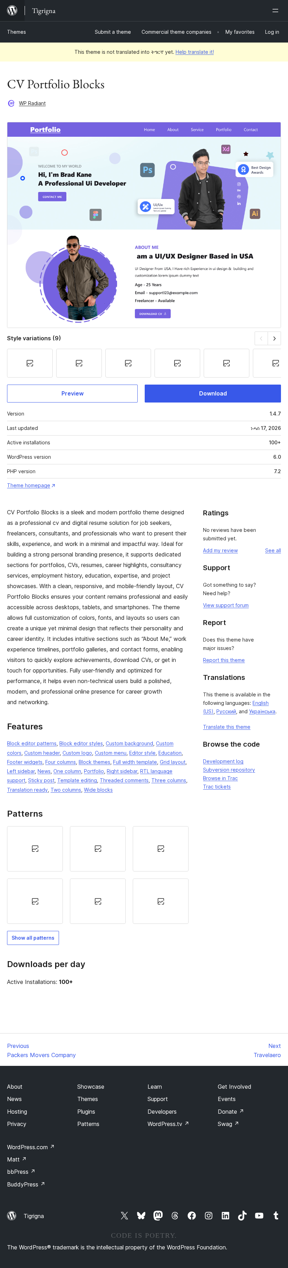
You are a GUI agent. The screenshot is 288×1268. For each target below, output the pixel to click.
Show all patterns (33, 938)
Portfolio (94, 771)
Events (227, 1098)
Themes (16, 32)
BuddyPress (26, 1184)
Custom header (42, 753)
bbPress (21, 1171)
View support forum (226, 605)
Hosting (17, 1111)
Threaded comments (124, 780)
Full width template (135, 762)
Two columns (66, 790)
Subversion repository (229, 770)
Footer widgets (24, 762)
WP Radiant (32, 103)
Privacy (16, 1123)
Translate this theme (226, 727)
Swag (228, 1123)
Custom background (129, 743)
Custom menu (110, 753)
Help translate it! (195, 52)
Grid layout (172, 762)
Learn (155, 1086)
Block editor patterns (32, 743)
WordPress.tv (168, 1123)
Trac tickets (217, 787)
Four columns (60, 762)
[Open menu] (277, 10)
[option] (35, 848)
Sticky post (41, 780)
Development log (223, 761)
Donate (231, 1111)
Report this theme (224, 660)
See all (273, 550)
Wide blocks (98, 790)
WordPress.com (31, 1147)
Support (158, 1098)
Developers (162, 1111)
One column (67, 771)
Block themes (94, 762)
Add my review (220, 550)
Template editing (77, 780)
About (14, 1086)
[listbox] (98, 875)
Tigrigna (34, 1215)
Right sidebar (122, 771)
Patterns (88, 1123)
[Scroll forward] (274, 338)
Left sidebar (21, 771)
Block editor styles (81, 743)
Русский (226, 711)
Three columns (168, 780)
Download (213, 393)
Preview (72, 393)
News (44, 771)
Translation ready (27, 790)
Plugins (86, 1111)
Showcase (90, 1086)
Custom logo (77, 753)
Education (170, 753)
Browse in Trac (220, 778)
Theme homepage (28, 485)
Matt (17, 1159)
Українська (262, 711)
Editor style (142, 753)
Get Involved (234, 1086)
